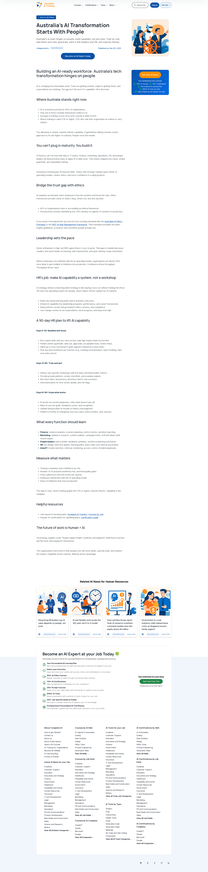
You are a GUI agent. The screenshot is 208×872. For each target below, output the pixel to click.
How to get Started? (52, 732)
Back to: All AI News (47, 17)
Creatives (48, 767)
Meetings (109, 830)
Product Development (53, 815)
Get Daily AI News (150, 75)
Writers (47, 827)
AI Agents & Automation (85, 732)
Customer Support (52, 770)
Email (108, 821)
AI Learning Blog (51, 754)
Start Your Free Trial (151, 681)
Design (77, 741)
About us (48, 738)
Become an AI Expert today (77, 56)
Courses (77, 5)
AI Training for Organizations (56, 747)
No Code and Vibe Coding (116, 833)
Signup (155, 5)
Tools (103, 5)
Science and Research (53, 824)
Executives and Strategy (54, 776)
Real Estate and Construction (56, 818)
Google (78, 834)
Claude (78, 828)
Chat (108, 812)
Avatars (109, 809)
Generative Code (112, 824)
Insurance (48, 794)
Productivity (110, 836)
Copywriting (110, 815)
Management (49, 803)
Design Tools (111, 818)
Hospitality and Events (53, 788)
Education (48, 773)
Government (49, 782)
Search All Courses (52, 744)
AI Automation (142, 732)
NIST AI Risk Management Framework (69, 224)
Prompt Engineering (83, 747)
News (111, 5)
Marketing (48, 806)
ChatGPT (78, 825)
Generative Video (82, 750)
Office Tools (80, 744)
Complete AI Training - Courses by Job (85, 514)
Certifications (90, 5)
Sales (46, 821)
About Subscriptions (52, 741)
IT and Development (52, 797)
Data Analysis (80, 738)
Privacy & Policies (51, 757)
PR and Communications (54, 812)
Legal (46, 800)
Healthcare (48, 785)
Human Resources (57, 48)
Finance (47, 779)
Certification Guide (89, 517)
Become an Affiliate (52, 750)
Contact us (48, 735)
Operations (48, 809)
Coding (78, 735)
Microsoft (79, 831)
